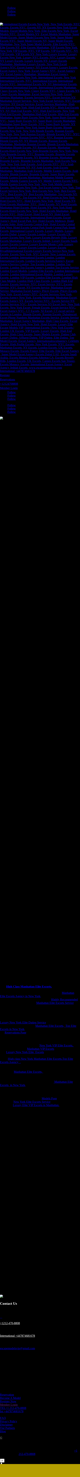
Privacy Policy (8, 1421)
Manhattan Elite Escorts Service (55, 1002)
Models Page (49, 1098)
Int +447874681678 (11, 1411)
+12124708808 (9, 383)
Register (5, 375)
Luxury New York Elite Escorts (25, 1052)
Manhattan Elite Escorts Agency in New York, (37, 994)
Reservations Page (15, 1032)
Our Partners (7, 1428)
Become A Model (10, 1398)
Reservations (7, 379)
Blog (3, 1431)
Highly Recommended (64, 999)
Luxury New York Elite (14, 1022)
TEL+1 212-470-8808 (13, 1408)
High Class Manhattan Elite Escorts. (29, 986)
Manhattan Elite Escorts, (28, 1071)
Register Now (8, 1401)
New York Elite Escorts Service (31, 1101)
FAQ (3, 1418)
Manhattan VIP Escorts (40, 1048)
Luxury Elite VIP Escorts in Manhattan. (36, 1105)
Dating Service (37, 1022)
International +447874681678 (17, 371)
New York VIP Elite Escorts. (56, 1045)
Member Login (9, 388)
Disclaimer (6, 1424)
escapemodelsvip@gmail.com (17, 1348)
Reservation (7, 1394)
